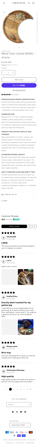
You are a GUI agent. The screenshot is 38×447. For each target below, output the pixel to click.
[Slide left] (15, 47)
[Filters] (30, 226)
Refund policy (31, 439)
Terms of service (19, 442)
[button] (4, 3)
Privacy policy (9, 442)
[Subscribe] (29, 404)
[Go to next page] (31, 389)
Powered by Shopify (21, 439)
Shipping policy (30, 442)
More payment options (19, 90)
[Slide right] (23, 47)
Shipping (3, 64)
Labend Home (11, 439)
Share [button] (5, 201)
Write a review (14, 226)
